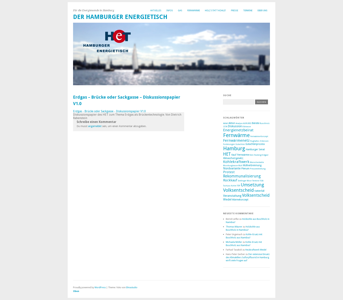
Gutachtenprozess (255, 144)
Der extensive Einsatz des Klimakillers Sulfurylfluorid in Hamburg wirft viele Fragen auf (248, 257)
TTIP (238, 186)
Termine (247, 10)
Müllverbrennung (252, 165)
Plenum (245, 168)
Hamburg (234, 148)
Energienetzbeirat (238, 130)
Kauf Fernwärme (240, 154)
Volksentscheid (256, 195)
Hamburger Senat (255, 149)
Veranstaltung (232, 195)
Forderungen (229, 144)
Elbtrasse (246, 126)
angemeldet (94, 126)
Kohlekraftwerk (236, 162)
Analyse (239, 123)
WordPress (100, 287)
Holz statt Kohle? (215, 10)
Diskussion (235, 126)
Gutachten (240, 144)
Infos (169, 10)
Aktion (231, 123)
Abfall (225, 123)
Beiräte (255, 123)
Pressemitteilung (257, 169)
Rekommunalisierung (242, 176)
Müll (240, 165)
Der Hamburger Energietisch (120, 16)
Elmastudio (131, 287)
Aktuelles (155, 10)
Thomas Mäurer (234, 226)
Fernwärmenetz (236, 140)
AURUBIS (247, 123)
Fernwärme (193, 10)
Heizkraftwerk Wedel (255, 249)
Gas (180, 10)
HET (227, 154)
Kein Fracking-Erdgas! (259, 155)
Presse (234, 10)
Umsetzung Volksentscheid (243, 187)
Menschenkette (257, 162)
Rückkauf (230, 180)
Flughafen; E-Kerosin (259, 141)
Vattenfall (259, 190)
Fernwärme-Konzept (259, 136)
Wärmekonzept (240, 199)
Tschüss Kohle (229, 186)
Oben (76, 291)
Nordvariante (232, 168)
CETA (225, 126)
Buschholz (265, 123)
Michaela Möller (234, 242)
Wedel (227, 199)
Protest (229, 172)
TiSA (261, 181)
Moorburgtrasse (230, 165)
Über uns (262, 10)
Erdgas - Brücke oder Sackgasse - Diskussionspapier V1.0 (109, 111)
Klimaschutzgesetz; (233, 158)
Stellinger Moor (245, 181)
